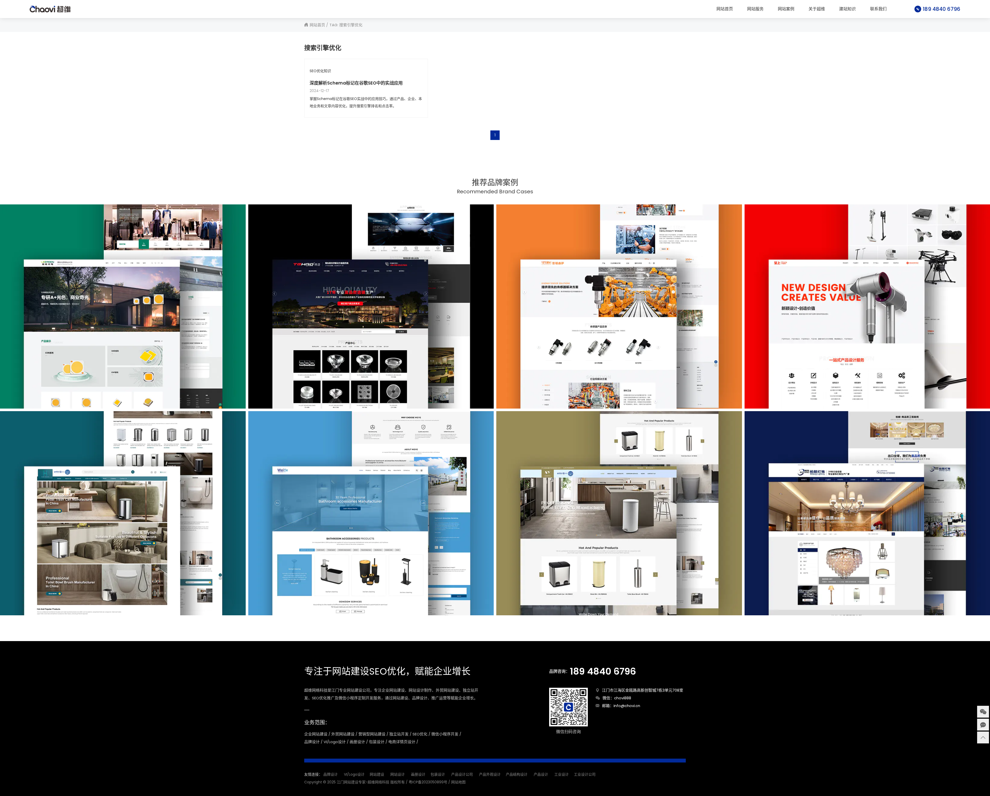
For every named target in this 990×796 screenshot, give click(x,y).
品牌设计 (330, 774)
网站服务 (755, 9)
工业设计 (561, 774)
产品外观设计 (490, 774)
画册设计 (418, 774)
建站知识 (847, 9)
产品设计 (541, 774)
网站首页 (724, 9)
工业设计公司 (585, 774)
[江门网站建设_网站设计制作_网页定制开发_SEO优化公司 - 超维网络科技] (50, 9)
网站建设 (377, 774)
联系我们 (878, 9)
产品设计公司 (462, 774)
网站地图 (458, 782)
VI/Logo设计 (354, 774)
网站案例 (786, 9)
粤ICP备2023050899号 (428, 782)
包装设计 (438, 774)
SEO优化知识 (320, 71)
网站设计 (397, 774)
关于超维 (816, 9)
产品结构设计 (516, 774)
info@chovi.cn (627, 705)
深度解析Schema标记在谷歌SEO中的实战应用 (356, 83)
